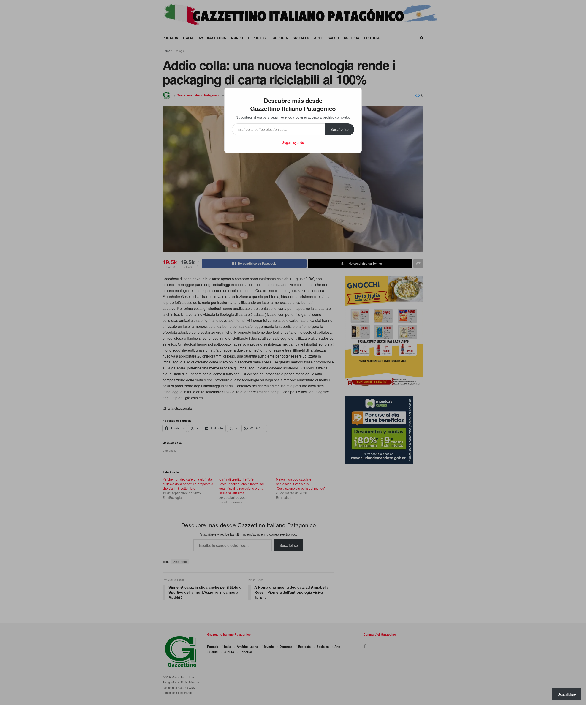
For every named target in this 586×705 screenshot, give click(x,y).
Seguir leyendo (293, 142)
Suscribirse (339, 129)
